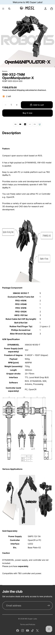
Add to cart (38, 105)
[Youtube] (27, 630)
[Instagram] (22, 630)
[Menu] (3, 8)
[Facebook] (17, 630)
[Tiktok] (32, 630)
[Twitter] (37, 630)
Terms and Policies (27, 624)
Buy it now (27, 113)
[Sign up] (48, 605)
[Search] (9, 9)
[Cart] (52, 9)
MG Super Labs (31, 619)
